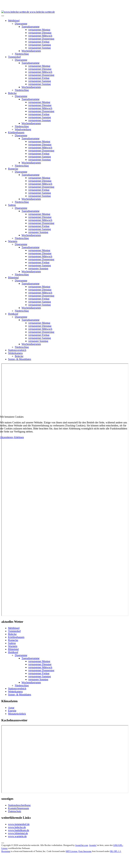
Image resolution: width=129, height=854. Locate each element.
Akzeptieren (6, 437)
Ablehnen (18, 437)
